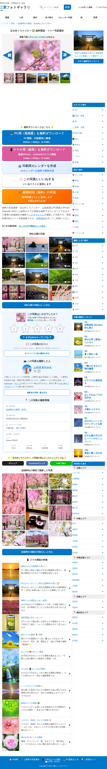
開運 (7, 17)
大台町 (75, 541)
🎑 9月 (75, 292)
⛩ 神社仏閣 (77, 133)
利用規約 (40, 218)
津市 (13, 23)
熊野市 (75, 635)
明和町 (75, 535)
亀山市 (75, 508)
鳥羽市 (75, 574)
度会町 (75, 592)
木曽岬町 (76, 479)
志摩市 (75, 568)
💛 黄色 (75, 198)
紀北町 (75, 623)
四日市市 (76, 514)
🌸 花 (74, 110)
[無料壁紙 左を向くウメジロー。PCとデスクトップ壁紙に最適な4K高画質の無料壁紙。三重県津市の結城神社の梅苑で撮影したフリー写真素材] (37, 55)
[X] (35, 371)
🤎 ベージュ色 (78, 233)
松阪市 (75, 529)
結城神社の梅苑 (25, 23)
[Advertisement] (37, 105)
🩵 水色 (75, 192)
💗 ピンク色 (77, 175)
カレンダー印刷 (65, 17)
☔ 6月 (75, 275)
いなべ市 (76, 473)
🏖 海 (74, 121)
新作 (35, 17)
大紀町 (75, 553)
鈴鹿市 (75, 502)
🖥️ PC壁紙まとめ (71, 759)
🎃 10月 (75, 298)
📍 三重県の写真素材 (30, 759)
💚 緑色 (75, 186)
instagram (8, 383)
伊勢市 (75, 563)
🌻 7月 (75, 280)
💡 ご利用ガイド (88, 759)
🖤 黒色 (75, 221)
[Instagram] (38, 371)
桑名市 (75, 496)
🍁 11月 (75, 304)
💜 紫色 (75, 215)
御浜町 (75, 629)
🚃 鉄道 (75, 162)
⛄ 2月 (75, 251)
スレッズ (18, 383)
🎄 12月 (75, 309)
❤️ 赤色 (75, 210)
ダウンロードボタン (38, 37)
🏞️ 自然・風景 (78, 116)
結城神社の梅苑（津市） (17, 409)
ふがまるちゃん (36, 215)
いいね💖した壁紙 (85, 7)
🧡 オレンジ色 (78, 204)
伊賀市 (75, 602)
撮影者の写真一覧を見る (37, 392)
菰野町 (75, 490)
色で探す (49, 17)
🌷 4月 (75, 263)
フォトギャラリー (15, 8)
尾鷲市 (75, 617)
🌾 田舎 (75, 151)
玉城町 (75, 586)
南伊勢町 (76, 580)
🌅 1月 (75, 246)
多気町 (75, 547)
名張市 (75, 607)
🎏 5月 (75, 269)
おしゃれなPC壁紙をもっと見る (32, 226)
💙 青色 (75, 181)
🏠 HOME (13, 759)
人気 (21, 17)
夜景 (95, 17)
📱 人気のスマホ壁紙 (51, 759)
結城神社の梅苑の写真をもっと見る (37, 552)
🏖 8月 (75, 286)
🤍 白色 (75, 227)
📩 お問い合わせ (52, 761)
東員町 (75, 484)
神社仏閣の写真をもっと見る (37, 305)
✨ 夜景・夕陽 (78, 127)
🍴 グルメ (76, 156)
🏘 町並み (76, 145)
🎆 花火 (75, 139)
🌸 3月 (75, 257)
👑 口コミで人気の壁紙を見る (37, 353)
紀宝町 (75, 641)
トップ (5, 23)
